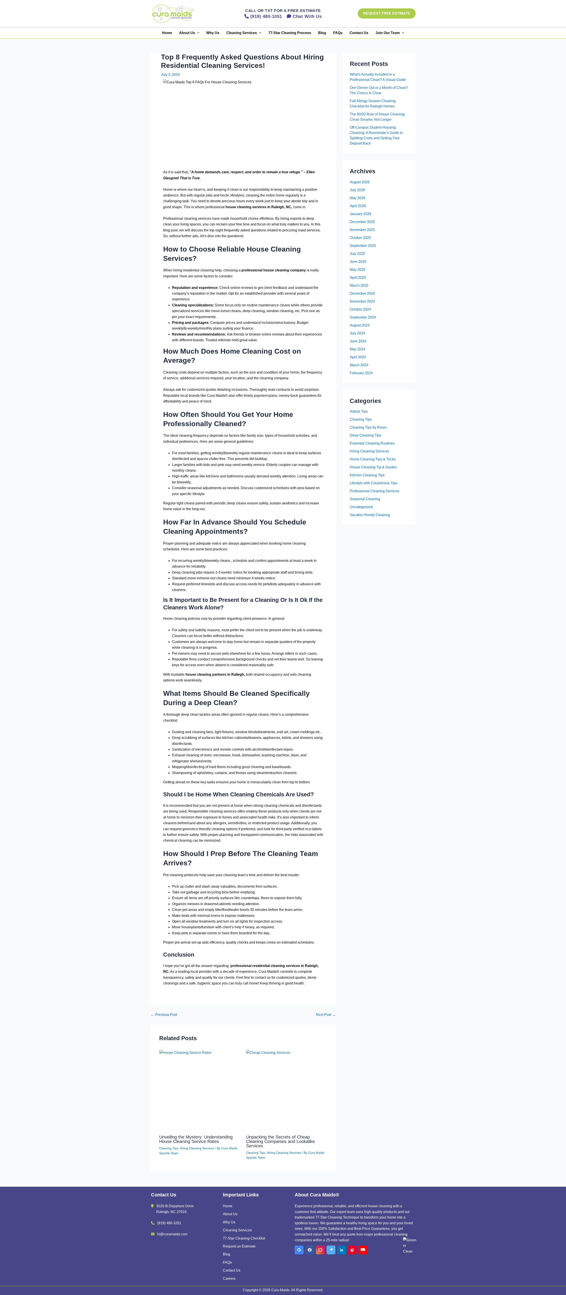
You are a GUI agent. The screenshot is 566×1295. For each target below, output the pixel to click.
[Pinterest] (352, 1249)
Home (167, 33)
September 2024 (363, 317)
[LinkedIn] (341, 1249)
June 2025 (358, 261)
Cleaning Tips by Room (368, 427)
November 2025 (362, 230)
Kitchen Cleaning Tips (367, 475)
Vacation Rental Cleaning (370, 515)
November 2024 (362, 301)
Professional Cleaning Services (374, 491)
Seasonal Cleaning (365, 499)
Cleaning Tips (168, 1148)
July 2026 (357, 190)
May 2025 (357, 269)
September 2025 (363, 246)
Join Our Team (387, 33)
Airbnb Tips (359, 411)
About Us (187, 33)
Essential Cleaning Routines (372, 443)
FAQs (337, 33)
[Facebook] (309, 1249)
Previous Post (164, 1015)
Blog (322, 33)
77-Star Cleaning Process (289, 33)
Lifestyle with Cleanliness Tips (373, 483)
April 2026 (358, 206)
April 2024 (358, 357)
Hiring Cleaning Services (197, 1148)
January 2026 (360, 214)
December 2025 (362, 222)
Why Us (212, 33)
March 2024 (359, 365)
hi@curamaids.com (172, 1234)
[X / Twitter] (331, 1249)
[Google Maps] (299, 1249)
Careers (229, 1278)
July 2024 (357, 333)
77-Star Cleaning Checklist (244, 1238)
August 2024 (360, 325)
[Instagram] (320, 1249)
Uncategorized (361, 507)
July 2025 (357, 254)
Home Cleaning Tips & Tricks (373, 459)
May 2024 (357, 349)
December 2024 (362, 293)
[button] (387, 13)
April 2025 (358, 277)
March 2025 (359, 285)
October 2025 (360, 238)
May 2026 (357, 198)
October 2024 (360, 309)
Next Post (326, 1015)
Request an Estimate (239, 1246)
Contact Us (359, 33)
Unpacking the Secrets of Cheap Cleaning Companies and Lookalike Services (280, 1141)
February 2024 (361, 373)
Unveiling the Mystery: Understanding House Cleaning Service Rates (196, 1139)
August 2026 (360, 182)
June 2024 (358, 341)
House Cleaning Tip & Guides (373, 467)
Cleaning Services (241, 33)
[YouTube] (362, 1249)
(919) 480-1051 (169, 1223)
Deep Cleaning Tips (365, 435)
